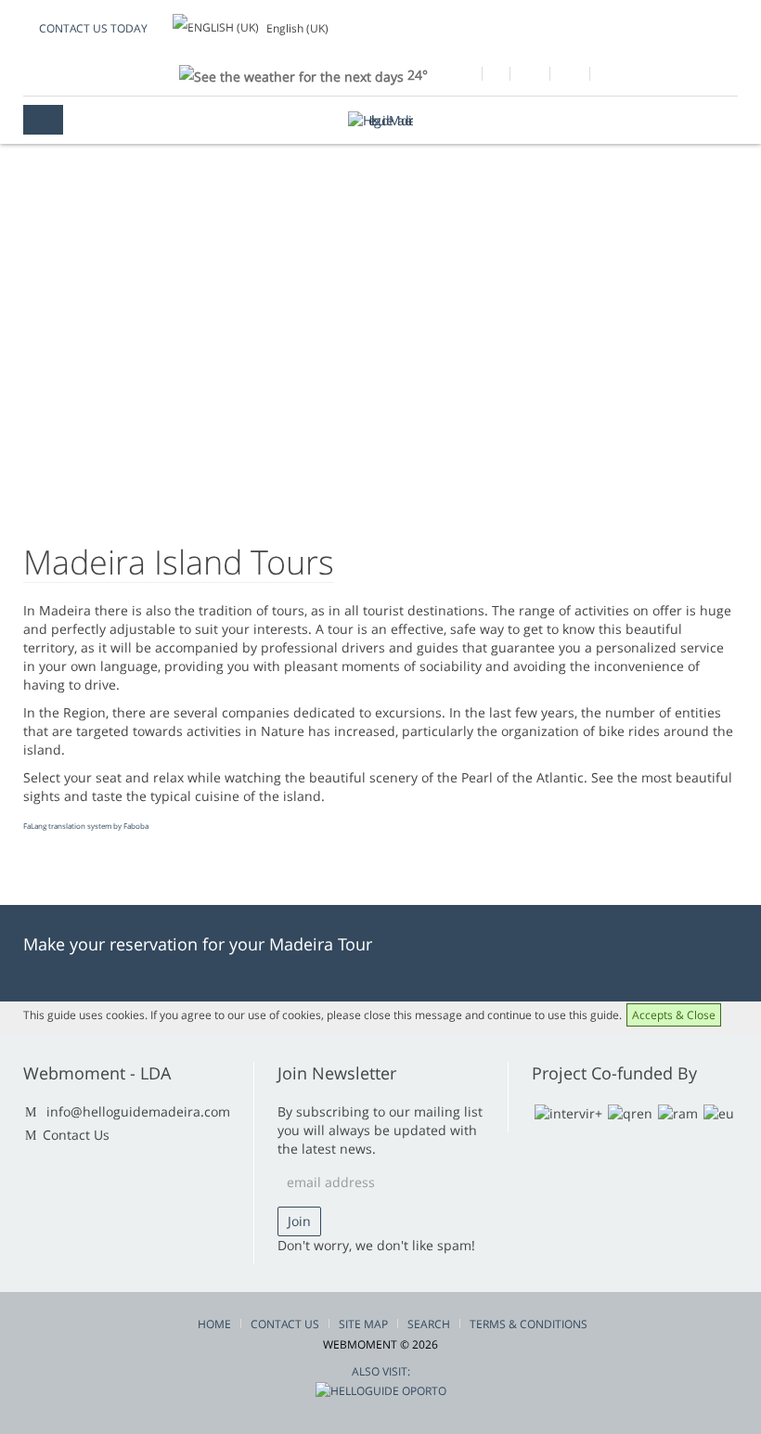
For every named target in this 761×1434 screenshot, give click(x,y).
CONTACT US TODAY (93, 28)
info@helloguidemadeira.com (138, 1111)
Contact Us (76, 1134)
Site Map (363, 1324)
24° (416, 75)
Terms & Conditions (528, 1324)
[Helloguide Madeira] (380, 120)
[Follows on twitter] (529, 76)
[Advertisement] (380, 367)
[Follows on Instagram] (569, 76)
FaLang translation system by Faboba (85, 825)
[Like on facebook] (462, 76)
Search (428, 1324)
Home (214, 1324)
